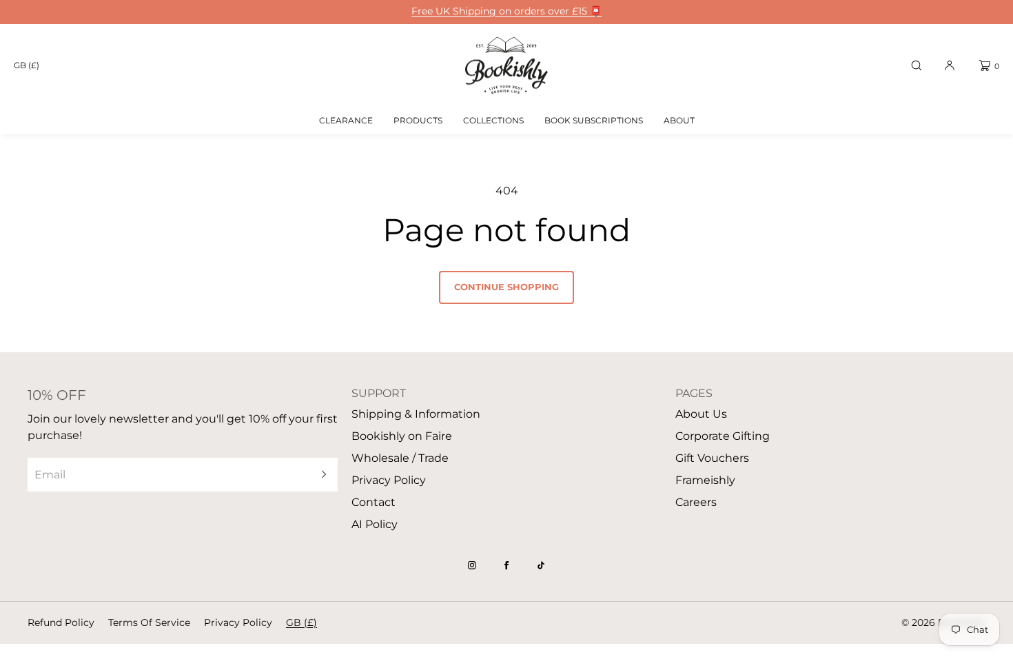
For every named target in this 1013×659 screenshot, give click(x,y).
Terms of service (149, 622)
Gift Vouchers (712, 458)
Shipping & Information (415, 413)
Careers (696, 502)
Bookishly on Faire (401, 436)
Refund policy (61, 622)
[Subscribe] (320, 474)
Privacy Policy (388, 480)
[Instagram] (472, 565)
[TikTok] (541, 565)
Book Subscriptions (593, 120)
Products (417, 120)
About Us (701, 413)
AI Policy (374, 524)
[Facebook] (506, 565)
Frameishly (705, 480)
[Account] (949, 65)
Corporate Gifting (722, 436)
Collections (493, 120)
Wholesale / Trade (400, 458)
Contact (373, 502)
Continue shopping (506, 286)
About (679, 120)
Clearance (346, 120)
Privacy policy (238, 622)
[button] (916, 65)
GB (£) (26, 65)
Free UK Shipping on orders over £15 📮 (506, 11)
